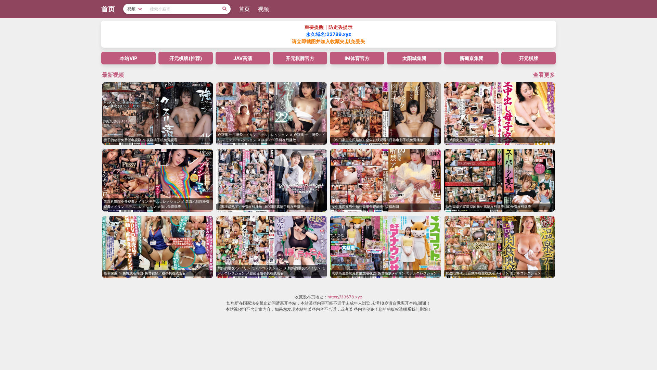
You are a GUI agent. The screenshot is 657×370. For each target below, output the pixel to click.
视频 (263, 8)
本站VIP (128, 58)
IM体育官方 (357, 58)
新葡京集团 (472, 58)
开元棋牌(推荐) (185, 58)
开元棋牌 (528, 58)
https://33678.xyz (344, 296)
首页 (244, 8)
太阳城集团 (414, 58)
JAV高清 (242, 58)
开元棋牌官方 (300, 58)
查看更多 (544, 74)
